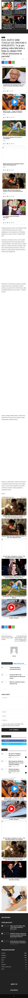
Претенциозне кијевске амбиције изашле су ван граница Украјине (16, 762)
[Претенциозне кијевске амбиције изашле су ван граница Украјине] (4, 763)
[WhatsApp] (13, 62)
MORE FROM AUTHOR (19, 663)
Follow (23, 743)
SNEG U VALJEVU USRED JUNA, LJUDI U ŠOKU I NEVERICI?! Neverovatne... (17, 927)
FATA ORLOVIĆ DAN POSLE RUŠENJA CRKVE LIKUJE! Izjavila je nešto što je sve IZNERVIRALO (20, 639)
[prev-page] (2, 689)
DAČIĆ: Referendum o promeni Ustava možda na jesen (7, 638)
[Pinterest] (9, 62)
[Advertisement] (14, 269)
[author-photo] (14, 654)
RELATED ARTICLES (7, 663)
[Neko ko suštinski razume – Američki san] (5, 683)
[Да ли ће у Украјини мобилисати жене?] (4, 756)
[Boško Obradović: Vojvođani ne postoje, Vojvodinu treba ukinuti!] (5, 943)
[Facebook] (2, 62)
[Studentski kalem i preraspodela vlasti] (5, 669)
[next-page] (5, 689)
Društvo (7, 35)
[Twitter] (6, 62)
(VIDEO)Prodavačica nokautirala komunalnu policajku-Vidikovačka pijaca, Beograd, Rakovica (18, 935)
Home (2, 35)
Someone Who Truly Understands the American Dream (17, 676)
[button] (2, 31)
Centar (4, 58)
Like (24, 740)
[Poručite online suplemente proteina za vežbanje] (14, 898)
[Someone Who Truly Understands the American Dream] (5, 676)
